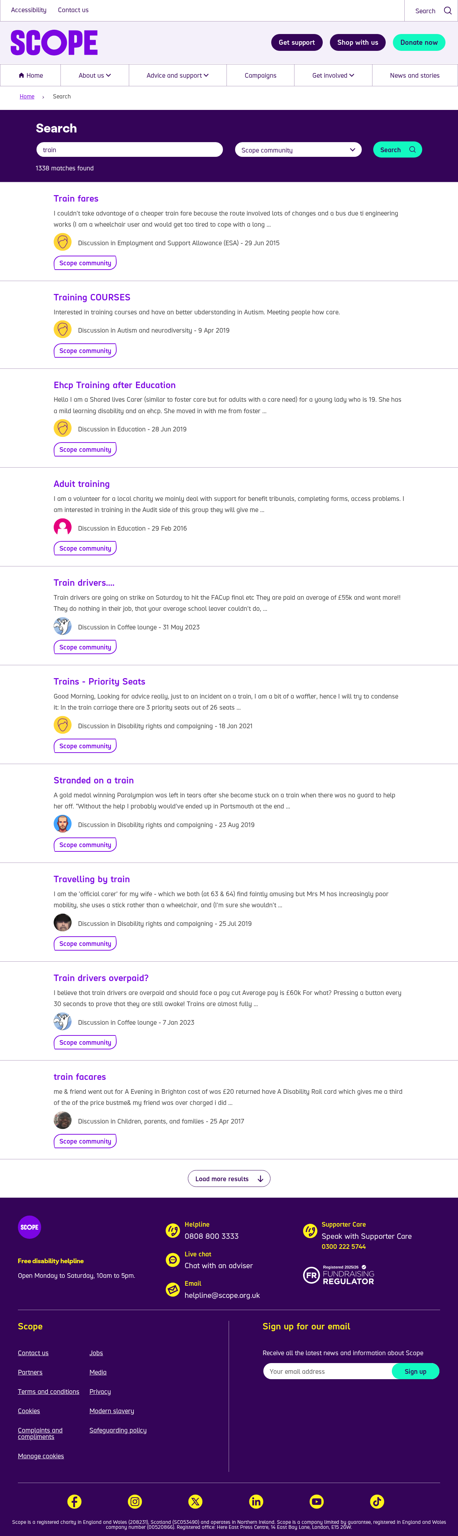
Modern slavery (111, 1410)
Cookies (29, 1410)
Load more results (222, 1178)
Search (425, 10)
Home (34, 75)
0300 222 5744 (344, 1246)
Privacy (100, 1391)
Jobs (96, 1352)
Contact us (73, 9)
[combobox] (431, 10)
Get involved (330, 75)
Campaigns (261, 75)
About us (92, 75)
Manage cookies (41, 1456)
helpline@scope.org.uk (222, 1295)
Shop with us (357, 42)
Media (98, 1372)
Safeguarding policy (118, 1430)
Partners (30, 1372)
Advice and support (175, 75)
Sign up (416, 1371)
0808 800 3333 (212, 1236)
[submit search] (448, 10)
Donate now (419, 42)
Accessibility (29, 9)
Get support (297, 42)
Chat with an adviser (219, 1265)
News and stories (415, 75)
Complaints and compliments (40, 1433)
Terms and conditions (48, 1391)
